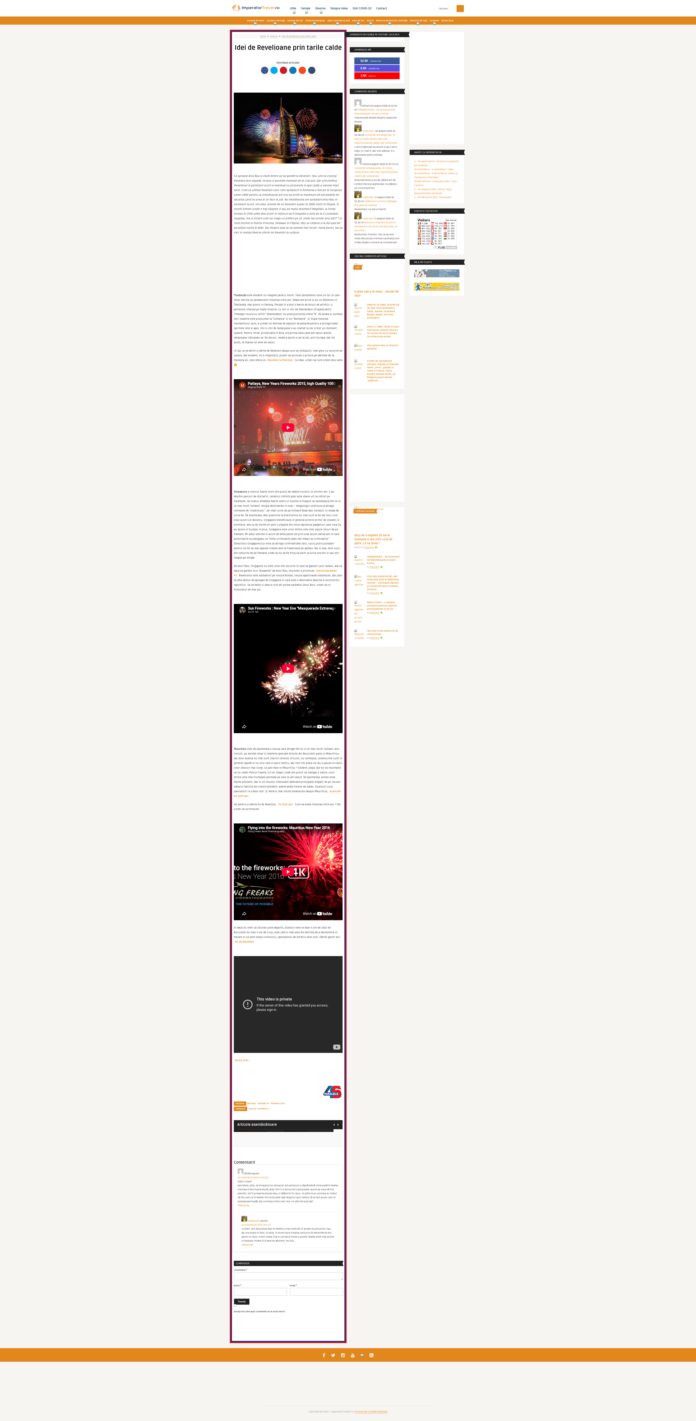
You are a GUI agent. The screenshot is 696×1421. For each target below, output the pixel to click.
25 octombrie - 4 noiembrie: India (433, 169)
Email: (293, 1285)
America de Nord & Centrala (391, 20)
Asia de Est (358, 20)
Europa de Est (295, 20)
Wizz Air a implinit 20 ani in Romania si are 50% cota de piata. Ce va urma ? (375, 226)
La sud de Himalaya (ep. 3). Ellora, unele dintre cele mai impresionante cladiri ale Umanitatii (375, 138)
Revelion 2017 (278, 1103)
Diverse (320, 8)
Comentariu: (240, 1269)
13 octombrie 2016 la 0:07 (256, 1224)
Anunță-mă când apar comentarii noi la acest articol (259, 1311)
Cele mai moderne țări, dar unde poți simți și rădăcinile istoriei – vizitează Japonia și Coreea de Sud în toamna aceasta (383, 583)
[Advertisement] (288, 262)
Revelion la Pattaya (280, 360)
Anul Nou (251, 1103)
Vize (357, 267)
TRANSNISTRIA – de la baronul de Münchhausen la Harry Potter (383, 560)
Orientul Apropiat (315, 20)
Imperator (254, 1220)
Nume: (237, 1285)
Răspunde (243, 1205)
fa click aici (285, 804)
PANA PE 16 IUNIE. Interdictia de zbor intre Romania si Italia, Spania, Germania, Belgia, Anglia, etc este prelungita (383, 311)
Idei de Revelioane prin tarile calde (299, 36)
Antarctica (447, 20)
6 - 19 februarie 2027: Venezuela (432, 197)
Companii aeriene (365, 511)
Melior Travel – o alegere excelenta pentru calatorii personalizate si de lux (382, 605)
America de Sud (418, 20)
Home (263, 36)
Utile (293, 8)
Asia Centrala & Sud (339, 20)
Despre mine (339, 8)
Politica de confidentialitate (371, 1411)
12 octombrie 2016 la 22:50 (253, 1177)
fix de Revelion (244, 941)
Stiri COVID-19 (362, 8)
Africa (370, 20)
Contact (381, 8)
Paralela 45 (263, 1103)
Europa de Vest (255, 20)
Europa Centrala (276, 20)
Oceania (434, 20)
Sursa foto (242, 1060)
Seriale (305, 8)
